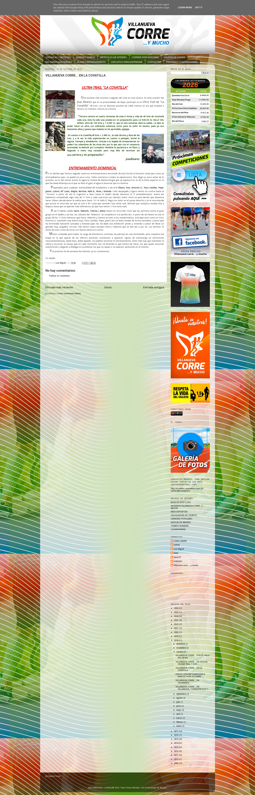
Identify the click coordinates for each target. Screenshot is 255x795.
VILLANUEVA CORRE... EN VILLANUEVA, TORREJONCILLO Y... (192, 688)
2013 (176, 747)
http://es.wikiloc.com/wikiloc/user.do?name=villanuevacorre (187, 489)
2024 (176, 616)
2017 (176, 731)
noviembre (181, 648)
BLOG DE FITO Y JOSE (181, 502)
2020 (176, 632)
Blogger (163, 787)
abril (178, 714)
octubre (180, 652)
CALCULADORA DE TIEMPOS (184, 515)
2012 (176, 751)
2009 (176, 763)
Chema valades (180, 541)
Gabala (177, 545)
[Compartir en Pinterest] (94, 263)
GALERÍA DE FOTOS (174, 57)
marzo (179, 718)
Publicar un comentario (59, 276)
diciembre (180, 644)
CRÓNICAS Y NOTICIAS (58, 57)
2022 (176, 624)
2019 (176, 636)
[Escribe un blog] (86, 263)
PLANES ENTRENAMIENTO (91, 62)
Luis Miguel (179, 549)
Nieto (176, 553)
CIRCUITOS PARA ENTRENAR (126, 62)
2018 (176, 640)
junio (178, 706)
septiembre (181, 694)
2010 (176, 759)
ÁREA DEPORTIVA (179, 512)
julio (178, 702)
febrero (180, 722)
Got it (198, 7)
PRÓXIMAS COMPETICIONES (181, 62)
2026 (176, 608)
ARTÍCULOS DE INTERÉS (113, 57)
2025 (176, 612)
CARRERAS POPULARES (181, 519)
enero (179, 726)
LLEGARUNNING (178, 529)
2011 (176, 755)
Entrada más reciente (59, 287)
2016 (176, 735)
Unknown (178, 561)
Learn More (185, 7)
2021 (176, 628)
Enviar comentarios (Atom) (69, 293)
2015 (176, 739)
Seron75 (177, 557)
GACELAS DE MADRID (181, 522)
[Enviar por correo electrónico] (83, 263)
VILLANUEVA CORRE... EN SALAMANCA (187, 681)
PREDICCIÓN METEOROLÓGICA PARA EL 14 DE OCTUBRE (190, 675)
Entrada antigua (153, 287)
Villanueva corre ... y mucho (186, 565)
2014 (176, 743)
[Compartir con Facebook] (91, 263)
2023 (176, 620)
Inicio (108, 287)
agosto (179, 698)
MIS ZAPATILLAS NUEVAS (58, 62)
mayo (179, 710)
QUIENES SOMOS (85, 57)
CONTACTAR (154, 62)
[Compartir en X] (89, 263)
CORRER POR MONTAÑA (145, 57)
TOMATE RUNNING (180, 526)
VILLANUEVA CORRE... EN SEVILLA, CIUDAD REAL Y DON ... (192, 662)
